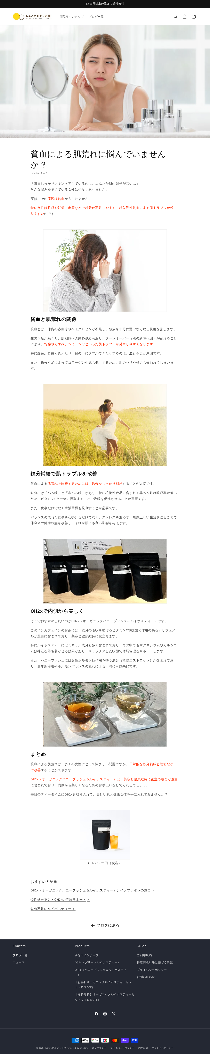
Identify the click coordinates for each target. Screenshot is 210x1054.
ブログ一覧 (20, 955)
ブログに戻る (108, 925)
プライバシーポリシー (152, 970)
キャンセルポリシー (162, 1047)
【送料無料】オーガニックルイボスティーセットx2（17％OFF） (105, 997)
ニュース (19, 962)
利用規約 (143, 1047)
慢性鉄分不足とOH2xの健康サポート (58, 899)
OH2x (92, 863)
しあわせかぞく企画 (55, 1047)
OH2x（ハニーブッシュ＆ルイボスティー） (101, 972)
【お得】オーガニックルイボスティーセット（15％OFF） (103, 984)
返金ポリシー (99, 1047)
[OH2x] (105, 834)
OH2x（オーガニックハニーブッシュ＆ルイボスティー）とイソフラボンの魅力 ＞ (93, 890)
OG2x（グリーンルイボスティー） (98, 962)
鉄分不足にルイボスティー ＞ (53, 909)
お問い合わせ (146, 977)
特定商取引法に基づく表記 (155, 962)
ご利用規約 (144, 955)
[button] (175, 16)
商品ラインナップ (87, 955)
